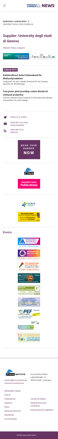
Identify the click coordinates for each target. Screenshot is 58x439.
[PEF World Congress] (29, 318)
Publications (9, 399)
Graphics (8, 403)
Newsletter (9, 415)
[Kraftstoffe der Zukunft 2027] (29, 330)
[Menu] (8, 5)
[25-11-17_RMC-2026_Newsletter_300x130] (29, 247)
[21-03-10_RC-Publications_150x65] (29, 188)
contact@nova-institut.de (15, 380)
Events (7, 395)
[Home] (40, 6)
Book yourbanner (29, 149)
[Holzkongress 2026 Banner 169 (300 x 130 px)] (29, 282)
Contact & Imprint (38, 399)
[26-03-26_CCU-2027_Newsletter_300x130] (29, 270)
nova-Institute (10, 419)
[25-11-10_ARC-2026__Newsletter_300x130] (29, 259)
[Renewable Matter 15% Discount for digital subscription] (29, 221)
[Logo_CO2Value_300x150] (29, 209)
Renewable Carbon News (14, 21)
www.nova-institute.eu (14, 383)
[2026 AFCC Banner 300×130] (29, 306)
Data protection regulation (42, 410)
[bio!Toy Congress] (29, 342)
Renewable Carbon (12, 391)
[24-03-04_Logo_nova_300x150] (29, 176)
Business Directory (12, 411)
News (6, 407)
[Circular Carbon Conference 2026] (29, 294)
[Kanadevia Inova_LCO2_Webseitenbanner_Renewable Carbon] (29, 59)
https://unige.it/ (18, 48)
